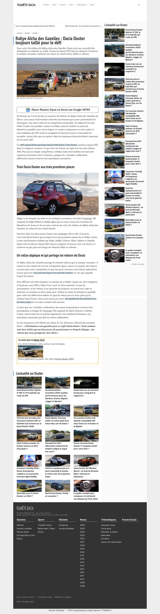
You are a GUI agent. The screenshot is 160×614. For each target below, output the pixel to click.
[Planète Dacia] (27, 4)
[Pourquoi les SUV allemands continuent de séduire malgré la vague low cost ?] (57, 435)
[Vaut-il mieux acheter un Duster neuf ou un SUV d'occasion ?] (29, 435)
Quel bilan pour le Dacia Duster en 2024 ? (133, 222)
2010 (82, 579)
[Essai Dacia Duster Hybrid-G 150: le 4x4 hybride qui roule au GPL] (29, 382)
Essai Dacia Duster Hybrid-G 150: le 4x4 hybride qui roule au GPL (29, 393)
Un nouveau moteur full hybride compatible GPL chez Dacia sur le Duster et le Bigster (134, 116)
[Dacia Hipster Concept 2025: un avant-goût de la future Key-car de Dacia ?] (57, 410)
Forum (92, 5)
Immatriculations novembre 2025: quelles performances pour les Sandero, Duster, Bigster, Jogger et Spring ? (56, 395)
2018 (82, 552)
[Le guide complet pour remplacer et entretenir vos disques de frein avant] (86, 485)
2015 (82, 562)
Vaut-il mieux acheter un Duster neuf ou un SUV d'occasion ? (28, 446)
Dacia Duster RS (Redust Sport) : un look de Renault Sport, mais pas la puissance (134, 210)
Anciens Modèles (66, 528)
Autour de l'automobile (111, 542)
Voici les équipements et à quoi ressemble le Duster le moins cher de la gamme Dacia (133, 194)
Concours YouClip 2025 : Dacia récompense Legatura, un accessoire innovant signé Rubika (134, 177)
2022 (82, 538)
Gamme (34, 33)
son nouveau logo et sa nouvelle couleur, (53, 273)
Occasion (105, 538)
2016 (82, 559)
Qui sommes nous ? (26, 597)
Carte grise (106, 528)
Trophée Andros (45, 525)
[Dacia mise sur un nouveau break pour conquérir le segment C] (86, 382)
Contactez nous (45, 597)
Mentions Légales (63, 597)
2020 (82, 545)
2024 (82, 532)
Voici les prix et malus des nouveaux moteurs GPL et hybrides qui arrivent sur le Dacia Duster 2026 (134, 85)
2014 (82, 565)
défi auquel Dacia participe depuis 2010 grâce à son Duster (48, 145)
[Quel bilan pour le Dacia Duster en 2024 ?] (29, 485)
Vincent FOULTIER (26, 98)
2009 (82, 582)
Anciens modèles (24, 528)
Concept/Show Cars (26, 535)
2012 (82, 572)
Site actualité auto (25, 601)
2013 (82, 569)
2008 (82, 586)
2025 (82, 528)
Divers (40, 532)
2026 (82, 525)
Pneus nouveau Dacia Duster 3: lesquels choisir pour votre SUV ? (85, 446)
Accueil (19, 33)
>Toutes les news (137, 264)
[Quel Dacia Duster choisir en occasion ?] (57, 485)
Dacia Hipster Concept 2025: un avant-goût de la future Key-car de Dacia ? (57, 421)
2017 (82, 555)
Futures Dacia (23, 532)
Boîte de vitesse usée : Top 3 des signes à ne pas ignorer (82, 26)
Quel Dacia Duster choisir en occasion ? (134, 237)
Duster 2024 (39, 340)
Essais (19, 538)
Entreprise (63, 525)
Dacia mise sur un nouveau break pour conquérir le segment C (86, 393)
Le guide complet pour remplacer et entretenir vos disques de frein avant (86, 496)
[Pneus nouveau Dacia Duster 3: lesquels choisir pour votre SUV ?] (86, 435)
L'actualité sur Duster (116, 25)
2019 (82, 549)
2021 (82, 542)
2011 (82, 576)
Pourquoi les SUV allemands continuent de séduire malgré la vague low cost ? (133, 146)
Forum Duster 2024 (64, 359)
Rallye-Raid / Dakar (46, 528)
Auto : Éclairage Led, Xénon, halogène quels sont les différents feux (36, 26)
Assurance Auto (108, 525)
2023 (82, 535)
